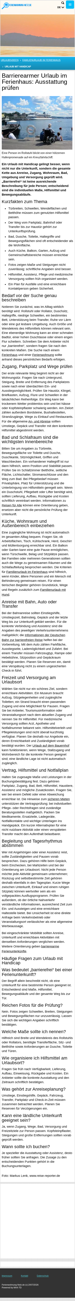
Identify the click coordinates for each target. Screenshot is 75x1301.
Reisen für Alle (12, 505)
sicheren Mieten (59, 799)
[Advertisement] (37, 1221)
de (59, 7)
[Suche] (62, 3)
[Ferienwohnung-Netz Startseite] (16, 5)
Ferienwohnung (43, 355)
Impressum (7, 1276)
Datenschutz (43, 1276)
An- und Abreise (39, 421)
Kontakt (24, 1276)
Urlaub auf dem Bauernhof (50, 745)
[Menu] (70, 5)
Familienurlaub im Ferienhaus (41, 60)
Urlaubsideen (9, 60)
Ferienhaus (9, 355)
